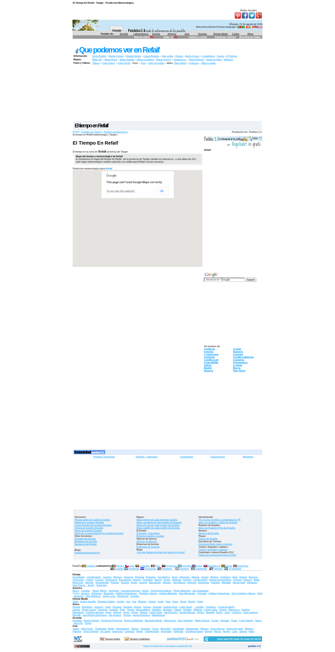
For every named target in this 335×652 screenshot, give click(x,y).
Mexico (120, 566)
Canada (85, 590)
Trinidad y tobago (148, 593)
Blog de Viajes (142, 37)
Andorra (247, 580)
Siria (168, 601)
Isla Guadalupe (201, 590)
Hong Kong (87, 628)
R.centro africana (95, 612)
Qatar (75, 601)
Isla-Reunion (171, 612)
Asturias (208, 351)
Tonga (88, 623)
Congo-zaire (210, 609)
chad (108, 607)
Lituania (107, 577)
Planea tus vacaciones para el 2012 (217, 555)
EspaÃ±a (91, 566)
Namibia (156, 609)
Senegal (116, 607)
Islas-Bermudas (187, 593)
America (172, 34)
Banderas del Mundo (86, 544)
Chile (132, 566)
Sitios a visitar (208, 63)
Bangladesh (122, 628)
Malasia (249, 628)
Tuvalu (214, 620)
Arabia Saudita (88, 601)
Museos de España (209, 533)
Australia (77, 620)
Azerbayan (203, 582)
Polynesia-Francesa (111, 620)
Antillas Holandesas (126, 593)
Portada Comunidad (104, 456)
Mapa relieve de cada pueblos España (156, 519)
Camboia (129, 631)
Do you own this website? (121, 191)
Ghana (222, 609)
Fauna (220, 56)
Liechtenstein (94, 577)
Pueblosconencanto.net (87, 552)
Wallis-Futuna (202, 620)
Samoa (243, 631)
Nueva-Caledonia (133, 620)
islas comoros (250, 612)
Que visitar (168, 56)
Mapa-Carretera (145, 59)
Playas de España (208, 538)
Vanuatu (224, 620)
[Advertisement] (143, 42)
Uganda (113, 609)
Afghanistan (192, 628)
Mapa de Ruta (213, 59)
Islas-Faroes (79, 585)
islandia (215, 582)
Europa (156, 34)
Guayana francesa (130, 590)
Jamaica (85, 593)
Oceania (202, 34)
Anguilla (134, 596)
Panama (218, 568)
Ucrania (237, 580)
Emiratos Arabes (106, 601)
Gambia (187, 609)
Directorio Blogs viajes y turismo (215, 544)
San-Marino (179, 582)
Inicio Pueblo (99, 56)
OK (161, 191)
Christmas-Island (194, 631)
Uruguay (184, 568)
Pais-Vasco (239, 370)
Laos (234, 631)
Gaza (175, 601)
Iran (128, 601)
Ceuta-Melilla (211, 362)
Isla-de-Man (239, 582)
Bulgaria (253, 577)
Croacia (99, 580)
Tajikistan (178, 631)
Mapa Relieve (196, 59)
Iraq (134, 601)
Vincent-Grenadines (161, 590)
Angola (76, 607)
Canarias (238, 354)
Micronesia (170, 620)
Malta (257, 580)
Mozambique (143, 609)
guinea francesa (141, 615)
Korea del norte (235, 628)
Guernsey (101, 585)
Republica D (213, 566)
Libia (227, 612)
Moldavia (252, 582)
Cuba (199, 566)
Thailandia (101, 628)
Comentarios (186, 456)
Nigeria (117, 612)
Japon (76, 628)
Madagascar (158, 615)
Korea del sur (218, 628)
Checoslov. (78, 580)
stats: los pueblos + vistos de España (218, 522)
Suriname (114, 590)
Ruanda (157, 607)
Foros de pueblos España (88, 530)
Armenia (191, 582)
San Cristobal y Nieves (243, 593)
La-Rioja (237, 365)
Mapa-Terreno (163, 59)
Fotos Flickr (124, 63)
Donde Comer (116, 56)
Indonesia (117, 631)
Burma (208, 631)
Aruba (145, 590)
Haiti (259, 593)
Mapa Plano (110, 59)
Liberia (76, 609)
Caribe (235, 34)
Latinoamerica (141, 34)
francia (158, 580)
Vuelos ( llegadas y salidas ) (213, 549)
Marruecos (234, 609)
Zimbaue (167, 609)
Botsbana (87, 607)
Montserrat (123, 596)
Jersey (90, 585)
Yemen (130, 609)
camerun (98, 607)
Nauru (258, 620)
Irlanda (243, 577)
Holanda (176, 580)
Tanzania (102, 609)
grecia (167, 580)
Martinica (79, 596)
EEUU (76, 590)
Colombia (145, 566)
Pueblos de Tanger (91, 132)
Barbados (109, 593)
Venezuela (171, 566)
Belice (103, 590)
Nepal (139, 631)
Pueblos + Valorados (147, 456)
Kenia (126, 612)
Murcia (237, 368)
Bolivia (228, 566)
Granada (202, 593)
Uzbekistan (178, 628)
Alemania (185, 577)
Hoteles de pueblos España (89, 522)
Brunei (191, 601)
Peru (157, 566)
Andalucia (209, 349)
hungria (187, 580)
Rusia (134, 582)
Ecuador (119, 568)
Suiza (175, 577)
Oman (183, 601)
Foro (143, 63)
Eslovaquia (125, 580)
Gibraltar (226, 582)
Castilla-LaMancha (243, 357)
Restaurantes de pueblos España (92, 519)
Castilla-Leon (211, 360)
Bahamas (97, 593)
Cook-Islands (246, 620)
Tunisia (127, 615)
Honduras (134, 568)
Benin (219, 612)
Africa (250, 34)
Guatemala (201, 568)
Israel (161, 601)
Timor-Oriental (90, 631)
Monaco (117, 577)
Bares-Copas (192, 56)
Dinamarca (111, 580)
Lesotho (199, 607)
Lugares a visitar (197, 37)
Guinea (147, 607)
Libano (152, 601)
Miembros (248, 456)
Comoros (236, 612)
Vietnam (77, 631)
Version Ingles (112, 639)
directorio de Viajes (250, 37)
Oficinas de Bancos (146, 541)
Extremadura (240, 362)
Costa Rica (242, 566)
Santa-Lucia (109, 596)
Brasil (96, 590)
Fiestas (179, 56)
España (124, 34)
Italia (234, 577)
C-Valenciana (211, 354)
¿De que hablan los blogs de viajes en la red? (160, 552)
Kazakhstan (79, 577)
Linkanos (194, 63)
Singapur (145, 628)
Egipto (134, 612)
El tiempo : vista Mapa (148, 533)
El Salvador (235, 568)
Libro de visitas (156, 63)
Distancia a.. (180, 59)
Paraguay (167, 568)
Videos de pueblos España (89, 528)
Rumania (151, 577)
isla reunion (115, 615)
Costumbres (208, 56)
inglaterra (225, 577)
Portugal (139, 577)
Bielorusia (78, 582)
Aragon (237, 349)
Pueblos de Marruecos (115, 132)
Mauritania (78, 612)
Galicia (208, 365)
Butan (111, 628)
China (155, 628)
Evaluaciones (218, 456)
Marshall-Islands (153, 620)
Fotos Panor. (108, 63)
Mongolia (165, 628)
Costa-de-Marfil (226, 607)
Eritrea (200, 612)
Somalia (127, 607)
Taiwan (135, 628)
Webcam (228, 59)
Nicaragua (150, 568)
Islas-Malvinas (93, 596)
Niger (108, 612)
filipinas (204, 628)
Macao (217, 631)
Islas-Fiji (78, 623)
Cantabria (209, 357)
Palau (234, 620)
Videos (96, 63)
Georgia (89, 582)
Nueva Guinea (91, 620)
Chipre (89, 580)
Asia (187, 34)
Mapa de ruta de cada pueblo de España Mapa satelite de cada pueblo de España (158, 526)
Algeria (137, 607)
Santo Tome (155, 612)
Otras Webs (180, 63)
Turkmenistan (152, 631)
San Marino (164, 577)
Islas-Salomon (185, 620)
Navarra (208, 370)
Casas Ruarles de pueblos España (93, 525)
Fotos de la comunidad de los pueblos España (99, 533)
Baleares (238, 351)
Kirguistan (166, 631)
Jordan (120, 601)
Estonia (137, 580)
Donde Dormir (133, 56)
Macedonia (155, 582)
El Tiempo (231, 56)
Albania (195, 577)
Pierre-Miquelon (182, 590)
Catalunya (238, 360)
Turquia (125, 582)
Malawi (144, 612)
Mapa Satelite (127, 59)
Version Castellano (140, 639)
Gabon (177, 609)
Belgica (214, 577)
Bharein (142, 601)
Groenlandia (102, 582)
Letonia (143, 582)
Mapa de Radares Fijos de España (217, 528)
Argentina (187, 566)
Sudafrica (211, 607)
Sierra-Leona (89, 609)
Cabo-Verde (185, 607)
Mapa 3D (97, 59)
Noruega (128, 577)
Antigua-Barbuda (168, 593)
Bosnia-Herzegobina (220, 580)
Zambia (246, 609)
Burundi (210, 612)
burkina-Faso (170, 607)
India (251, 631)
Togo (122, 609)
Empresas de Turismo (148, 547)
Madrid (208, 368)
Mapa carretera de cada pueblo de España (159, 522)
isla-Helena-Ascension (95, 615)
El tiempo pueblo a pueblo (150, 536)
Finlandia (148, 580)
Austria (205, 577)
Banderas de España (86, 541)
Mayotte (77, 615)
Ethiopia (197, 609)
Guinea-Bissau (187, 612)
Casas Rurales (151, 56)
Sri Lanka (105, 631)
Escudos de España (85, 538)
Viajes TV (168, 37)
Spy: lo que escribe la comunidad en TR (220, 519)
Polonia (115, 582)
